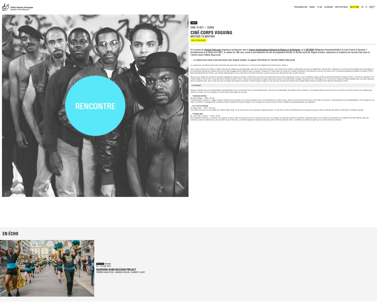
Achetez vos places (198, 40)
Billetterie (354, 7)
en (362, 7)
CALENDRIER (328, 7)
